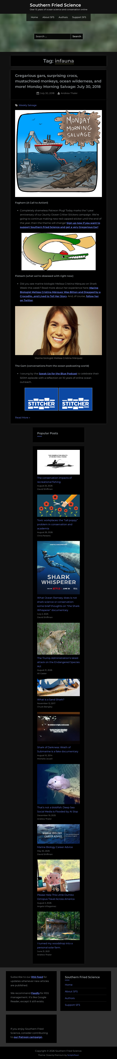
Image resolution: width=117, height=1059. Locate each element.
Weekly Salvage (28, 105)
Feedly (35, 993)
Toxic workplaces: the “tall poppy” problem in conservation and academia (57, 524)
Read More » (22, 418)
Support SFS (79, 17)
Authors (63, 17)
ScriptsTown (73, 1055)
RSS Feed (37, 977)
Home (34, 17)
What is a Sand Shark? (50, 699)
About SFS (48, 17)
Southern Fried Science (55, 5)
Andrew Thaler (69, 93)
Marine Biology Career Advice (55, 847)
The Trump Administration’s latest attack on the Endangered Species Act (58, 662)
